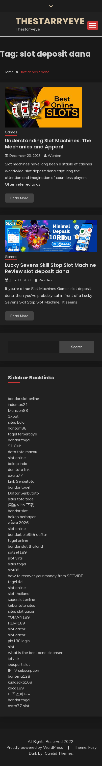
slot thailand (18, 593)
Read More (19, 198)
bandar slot (18, 510)
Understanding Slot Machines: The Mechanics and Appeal (48, 143)
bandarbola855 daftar (27, 534)
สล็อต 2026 (18, 522)
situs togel (17, 563)
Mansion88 (18, 410)
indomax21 (18, 404)
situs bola (16, 422)
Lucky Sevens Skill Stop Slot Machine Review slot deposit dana (50, 268)
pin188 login (19, 640)
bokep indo (17, 463)
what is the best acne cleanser (35, 652)
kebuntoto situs (21, 605)
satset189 (17, 552)
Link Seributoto (21, 481)
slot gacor (16, 628)
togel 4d (15, 581)
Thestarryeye (50, 21)
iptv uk (14, 658)
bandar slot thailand (25, 546)
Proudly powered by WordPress (35, 747)
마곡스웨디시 (20, 693)
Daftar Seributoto (23, 493)
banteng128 (19, 676)
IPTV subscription (23, 670)
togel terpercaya (22, 433)
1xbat (13, 416)
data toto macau (22, 451)
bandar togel (19, 439)
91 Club (15, 445)
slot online (17, 457)
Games (11, 132)
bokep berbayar (22, 516)
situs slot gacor (21, 611)
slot (11, 646)
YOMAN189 (19, 617)
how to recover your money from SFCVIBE (45, 575)
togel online (18, 540)
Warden (54, 155)
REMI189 (16, 623)
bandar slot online (23, 398)
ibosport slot (19, 664)
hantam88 (17, 428)
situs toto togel (21, 498)
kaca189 (16, 688)
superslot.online (21, 599)
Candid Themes (59, 753)
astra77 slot (18, 705)
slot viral (15, 558)
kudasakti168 (20, 682)
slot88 (13, 569)
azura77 (15, 475)
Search (76, 347)
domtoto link (19, 469)
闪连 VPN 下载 (21, 504)
